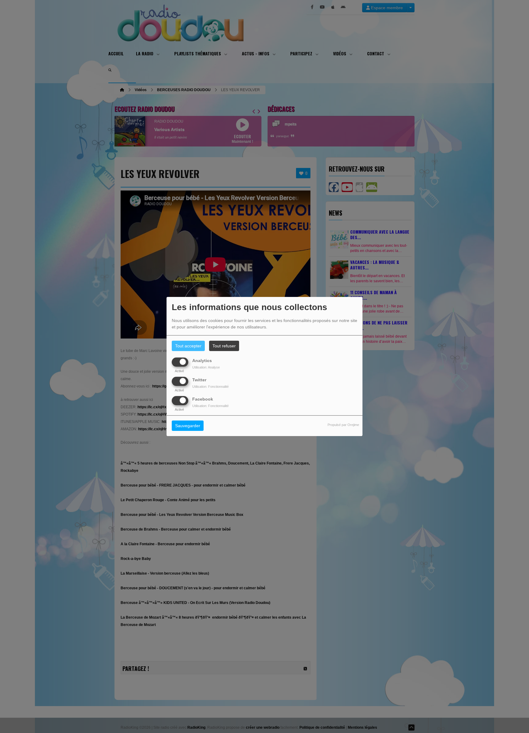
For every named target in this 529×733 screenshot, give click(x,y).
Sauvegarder (187, 426)
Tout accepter (188, 345)
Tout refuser (224, 345)
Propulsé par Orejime (343, 425)
